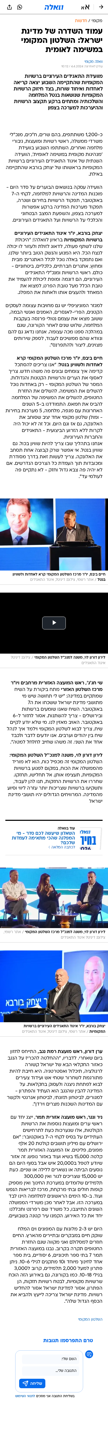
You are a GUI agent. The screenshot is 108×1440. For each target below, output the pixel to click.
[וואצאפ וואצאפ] (19, 7)
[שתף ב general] (9, 7)
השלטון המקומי (90, 1319)
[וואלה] (54, 7)
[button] (85, 7)
